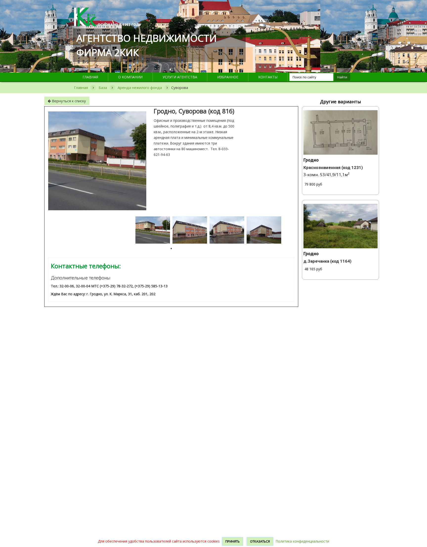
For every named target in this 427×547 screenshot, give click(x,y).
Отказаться (260, 541)
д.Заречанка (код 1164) (327, 261)
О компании (130, 77)
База (103, 87)
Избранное (227, 77)
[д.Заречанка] (340, 226)
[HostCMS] (108, 10)
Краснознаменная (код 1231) (333, 167)
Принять (232, 541)
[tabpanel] (152, 230)
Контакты (268, 77)
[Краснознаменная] (340, 132)
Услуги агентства (180, 77)
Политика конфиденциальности (302, 541)
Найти (342, 77)
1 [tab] (171, 248)
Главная (90, 77)
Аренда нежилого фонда (140, 87)
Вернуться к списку (68, 100)
